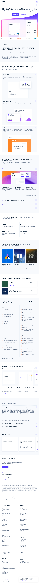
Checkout (3, 514)
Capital (3, 512)
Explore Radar (20, 393)
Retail (21, 534)
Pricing (3, 507)
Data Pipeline (4, 520)
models (15, 189)
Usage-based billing (5, 545)
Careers (21, 552)
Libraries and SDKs (23, 544)
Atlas (3, 508)
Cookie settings (5, 572)
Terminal (3, 541)
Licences (3, 569)
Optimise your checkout (6, 393)
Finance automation (23, 514)
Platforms (22, 520)
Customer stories (5, 562)
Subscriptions (4, 539)
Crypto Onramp (4, 519)
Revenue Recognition (6, 536)
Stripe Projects (23, 545)
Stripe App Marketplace (6, 552)
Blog (2, 563)
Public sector (22, 532)
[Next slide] (36, 368)
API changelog (22, 542)
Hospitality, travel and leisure (25, 526)
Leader (9, 192)
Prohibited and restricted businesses (8, 568)
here (2, 491)
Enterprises (22, 507)
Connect (3, 516)
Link (2, 529)
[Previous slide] (34, 368)
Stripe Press (22, 554)
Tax (2, 540)
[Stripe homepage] (3, 1)
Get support (22, 561)
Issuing (3, 528)
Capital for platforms (6, 513)
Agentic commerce (23, 509)
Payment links (4, 531)
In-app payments (23, 516)
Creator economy (23, 524)
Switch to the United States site (25, 580)
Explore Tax (35, 393)
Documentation (23, 539)
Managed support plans (24, 562)
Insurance (22, 528)
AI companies (22, 523)
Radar (3, 535)
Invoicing (3, 526)
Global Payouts (4, 524)
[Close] (37, 579)
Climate (3, 515)
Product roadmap (5, 560)
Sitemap (3, 571)
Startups (21, 508)
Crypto (3, 518)
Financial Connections (6, 523)
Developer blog (23, 546)
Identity (3, 525)
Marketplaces (22, 518)
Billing (3, 4)
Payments (3, 534)
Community (4, 564)
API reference (22, 540)
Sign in (21, 566)
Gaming (21, 525)
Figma (15, 191)
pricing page (25, 485)
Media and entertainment (24, 529)
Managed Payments (5, 530)
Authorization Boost (5, 509)
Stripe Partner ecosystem (6, 553)
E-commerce (22, 512)
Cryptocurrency (23, 510)
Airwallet (27, 191)
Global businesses (23, 515)
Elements (3, 521)
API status (22, 541)
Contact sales (23, 14)
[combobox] (5, 579)
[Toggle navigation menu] (37, 2)
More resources (5, 573)
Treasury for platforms (6, 543)
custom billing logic (5, 190)
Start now (15, 14)
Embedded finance (23, 513)
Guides (3, 561)
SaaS (21, 521)
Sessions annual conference (7, 566)
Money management (24, 519)
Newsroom (22, 553)
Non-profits (22, 530)
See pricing (4, 479)
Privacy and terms (5, 567)
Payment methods (5, 532)
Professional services (24, 531)
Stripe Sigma (4, 537)
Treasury (3, 542)
